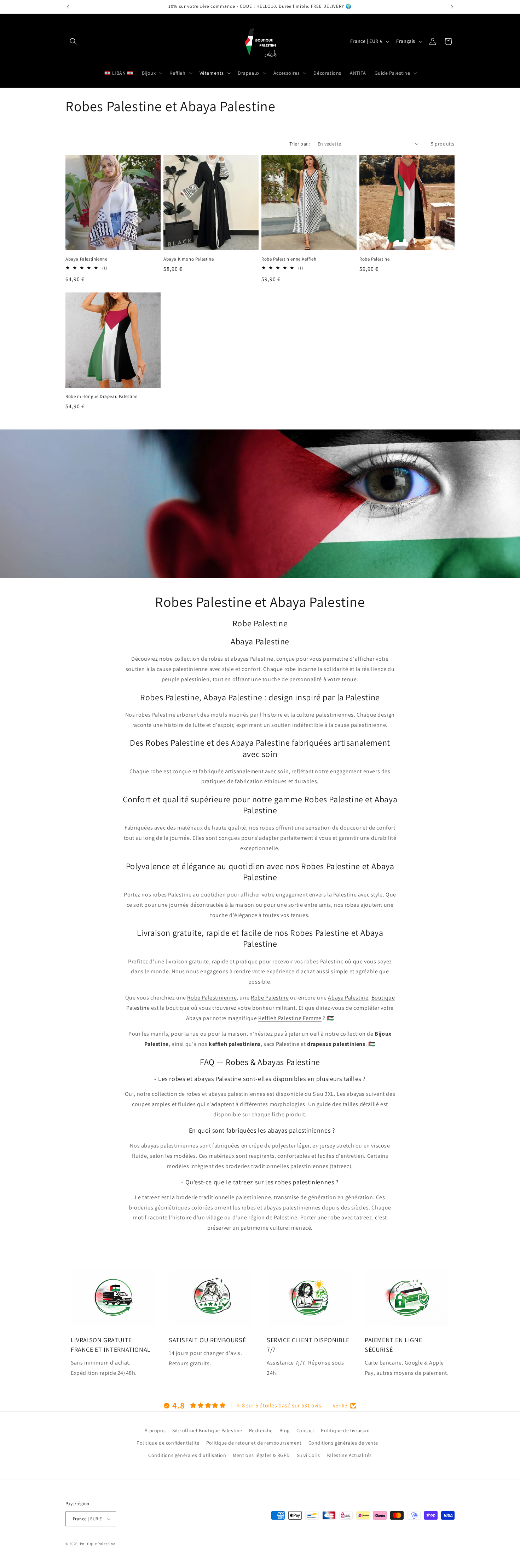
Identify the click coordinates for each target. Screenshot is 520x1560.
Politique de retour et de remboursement (254, 1443)
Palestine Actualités (349, 1455)
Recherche (261, 1430)
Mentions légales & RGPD (261, 1455)
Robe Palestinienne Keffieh (289, 259)
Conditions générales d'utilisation (187, 1455)
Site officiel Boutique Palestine (207, 1430)
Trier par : (299, 144)
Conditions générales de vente (343, 1443)
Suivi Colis (308, 1455)
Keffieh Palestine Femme (290, 1018)
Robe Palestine (374, 259)
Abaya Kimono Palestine (188, 259)
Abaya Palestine (348, 997)
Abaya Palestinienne (86, 259)
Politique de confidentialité (168, 1443)
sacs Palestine (281, 1044)
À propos (155, 1430)
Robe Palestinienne (212, 997)
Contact (305, 1430)
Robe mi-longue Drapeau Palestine (101, 396)
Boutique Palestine (97, 1543)
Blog (284, 1430)
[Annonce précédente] (68, 6)
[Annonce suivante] (452, 6)
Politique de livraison (345, 1430)
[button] (73, 41)
